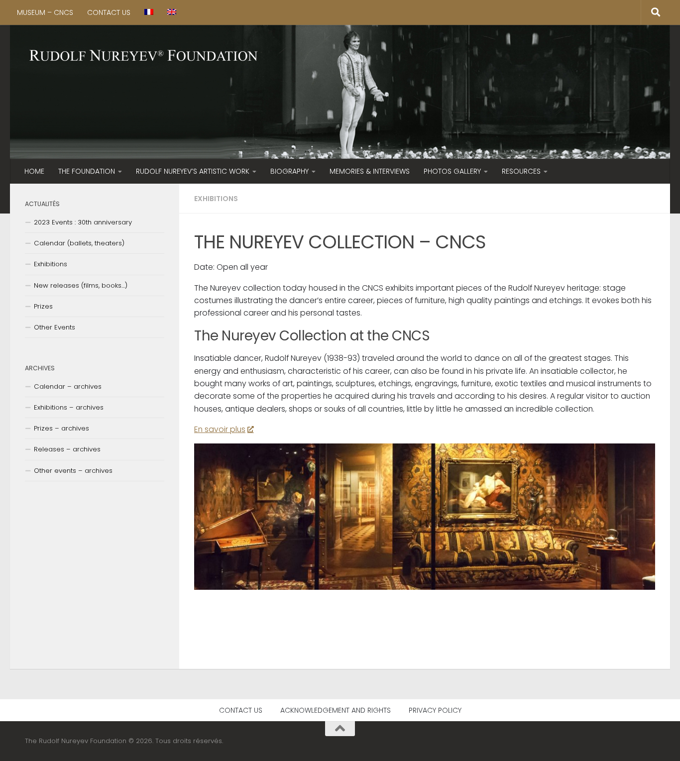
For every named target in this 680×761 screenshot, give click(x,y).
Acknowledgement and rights (335, 710)
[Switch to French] (148, 12)
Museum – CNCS (45, 12)
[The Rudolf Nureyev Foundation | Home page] (144, 56)
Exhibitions (216, 199)
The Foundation (86, 171)
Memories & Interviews (370, 171)
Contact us (108, 12)
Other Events (54, 327)
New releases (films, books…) (80, 285)
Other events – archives (73, 470)
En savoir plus (219, 429)
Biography (289, 171)
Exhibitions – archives (69, 407)
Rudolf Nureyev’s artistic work (192, 171)
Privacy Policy (435, 710)
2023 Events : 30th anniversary (83, 222)
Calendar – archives (68, 386)
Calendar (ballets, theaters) (79, 243)
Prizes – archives (61, 428)
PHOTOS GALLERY (452, 171)
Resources (521, 171)
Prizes (43, 306)
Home (34, 171)
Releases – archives (67, 449)
